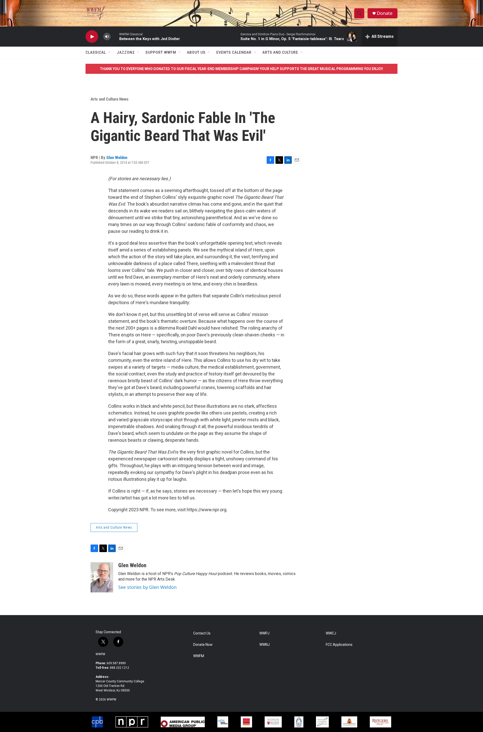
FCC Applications (339, 645)
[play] (92, 37)
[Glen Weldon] (102, 577)
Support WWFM (160, 52)
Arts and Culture (280, 52)
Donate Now (203, 645)
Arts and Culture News (110, 99)
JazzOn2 (126, 52)
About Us (196, 52)
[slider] (115, 36)
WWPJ (264, 633)
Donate (384, 13)
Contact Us (202, 633)
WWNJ (264, 645)
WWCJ (331, 633)
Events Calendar (234, 52)
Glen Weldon (116, 157)
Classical (96, 52)
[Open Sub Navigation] (110, 52)
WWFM (100, 654)
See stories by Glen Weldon (147, 587)
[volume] (107, 36)
